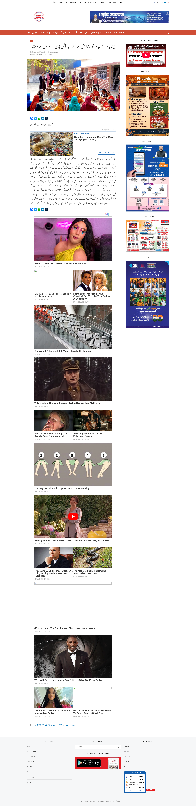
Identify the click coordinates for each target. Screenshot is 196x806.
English (60, 2)
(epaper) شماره (96, 32)
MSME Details (111, 2)
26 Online (131, 790)
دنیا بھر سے (55, 32)
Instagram (127, 756)
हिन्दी (54, 2)
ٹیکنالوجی (86, 32)
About (66, 2)
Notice (122, 32)
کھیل (69, 32)
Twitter (126, 751)
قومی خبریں (34, 32)
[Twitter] (158, 2)
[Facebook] (155, 2)
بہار (31, 41)
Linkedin (127, 761)
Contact (120, 2)
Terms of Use (30, 782)
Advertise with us (75, 2)
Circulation (101, 2)
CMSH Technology (90, 801)
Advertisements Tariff (89, 2)
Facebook (127, 746)
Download (110, 32)
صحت (80, 32)
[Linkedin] (165, 2)
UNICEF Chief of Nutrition (45, 725)
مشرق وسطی (63, 32)
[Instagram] (162, 2)
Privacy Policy (31, 777)
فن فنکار (75, 32)
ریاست (41, 32)
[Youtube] (168, 2)
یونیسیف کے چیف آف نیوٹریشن (66, 725)
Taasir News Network (38, 52)
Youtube (126, 767)
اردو (50, 2)
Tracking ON (138, 790)
